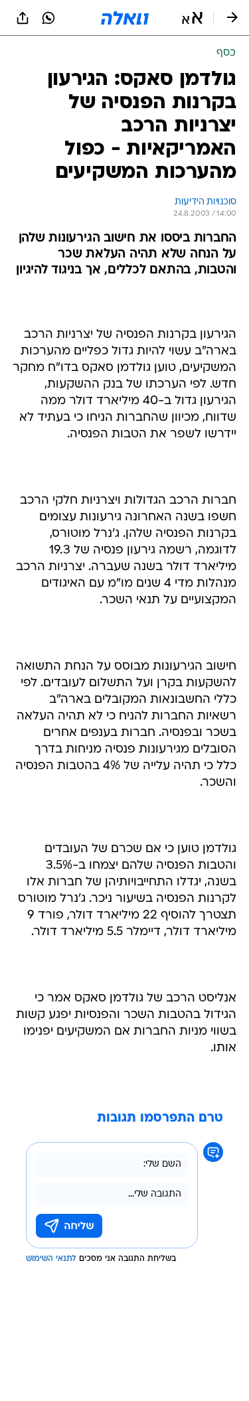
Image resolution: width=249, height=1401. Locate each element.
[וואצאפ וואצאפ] (48, 18)
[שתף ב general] (22, 18)
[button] (192, 18)
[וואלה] (125, 18)
